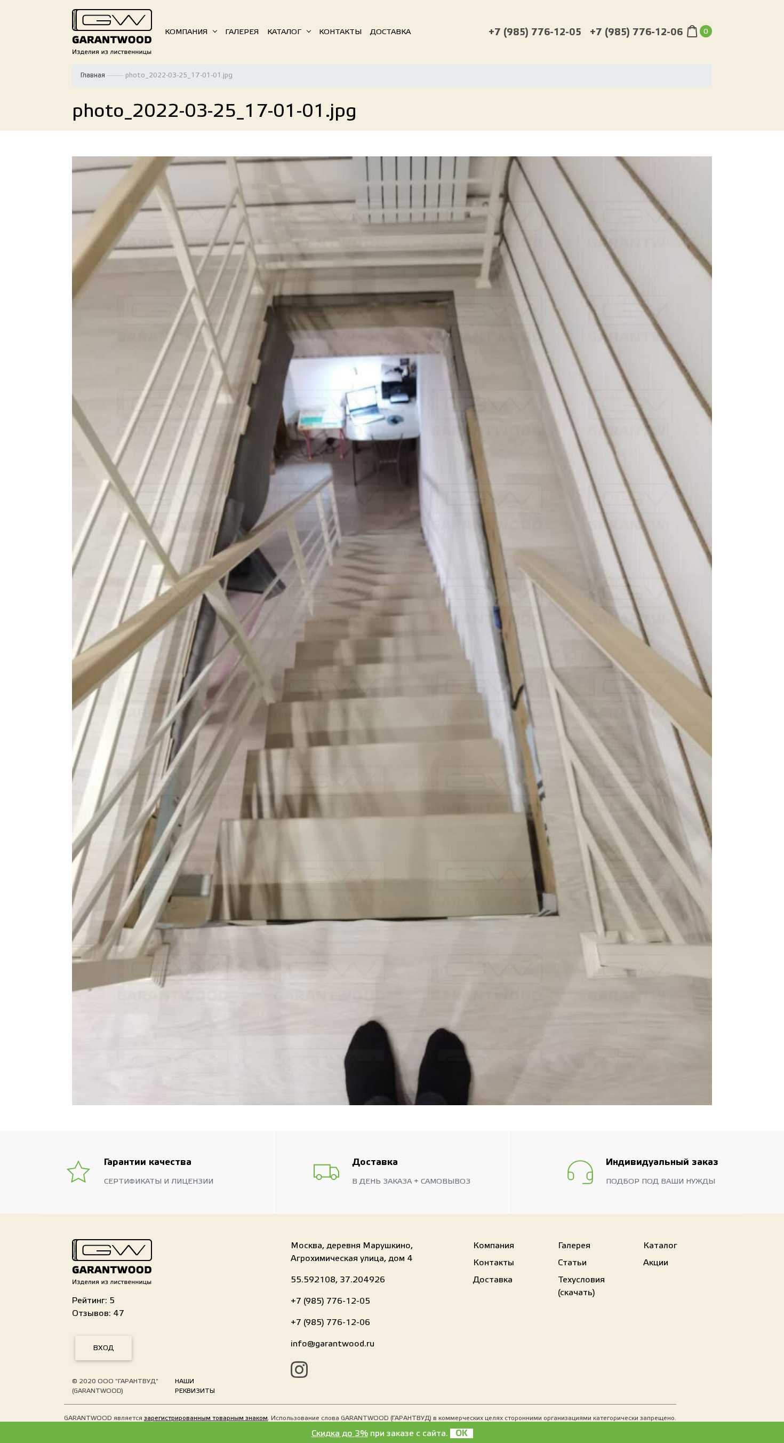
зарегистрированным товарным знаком (206, 1418)
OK (461, 1433)
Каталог (284, 32)
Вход (103, 1348)
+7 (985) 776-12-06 (636, 32)
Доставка (390, 32)
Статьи (572, 1262)
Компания (186, 32)
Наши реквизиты (195, 1385)
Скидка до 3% (339, 1433)
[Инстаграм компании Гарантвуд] (299, 1371)
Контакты (340, 32)
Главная (93, 75)
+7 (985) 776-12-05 (535, 32)
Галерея (242, 32)
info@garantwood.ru (332, 1344)
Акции (655, 1262)
